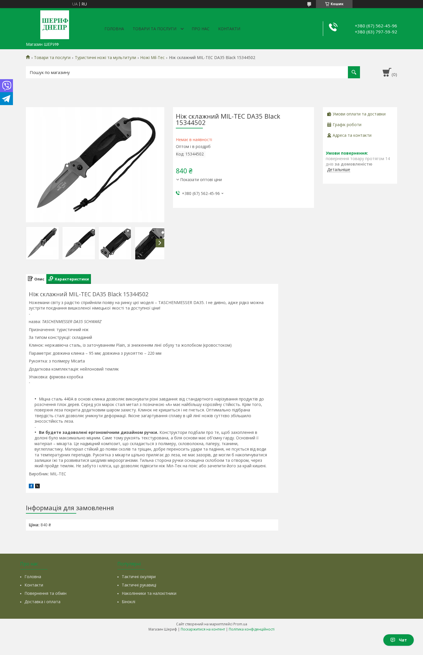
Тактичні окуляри (139, 576)
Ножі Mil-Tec (152, 57)
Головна (114, 28)
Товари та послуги (154, 28)
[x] (37, 486)
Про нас (200, 28)
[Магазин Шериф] (54, 23)
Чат (403, 640)
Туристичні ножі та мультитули (105, 57)
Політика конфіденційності (252, 629)
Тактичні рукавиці (139, 585)
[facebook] (31, 486)
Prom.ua (240, 624)
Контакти (229, 28)
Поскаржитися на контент (203, 629)
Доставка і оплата (42, 601)
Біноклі (128, 601)
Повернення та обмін (45, 593)
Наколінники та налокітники (149, 593)
